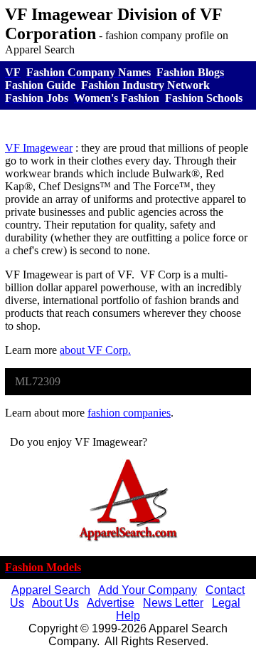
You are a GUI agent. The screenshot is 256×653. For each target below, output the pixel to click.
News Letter (173, 603)
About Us (55, 603)
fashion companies (129, 413)
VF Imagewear (39, 148)
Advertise (110, 603)
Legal (226, 603)
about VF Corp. (95, 350)
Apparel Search (50, 590)
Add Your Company (147, 590)
